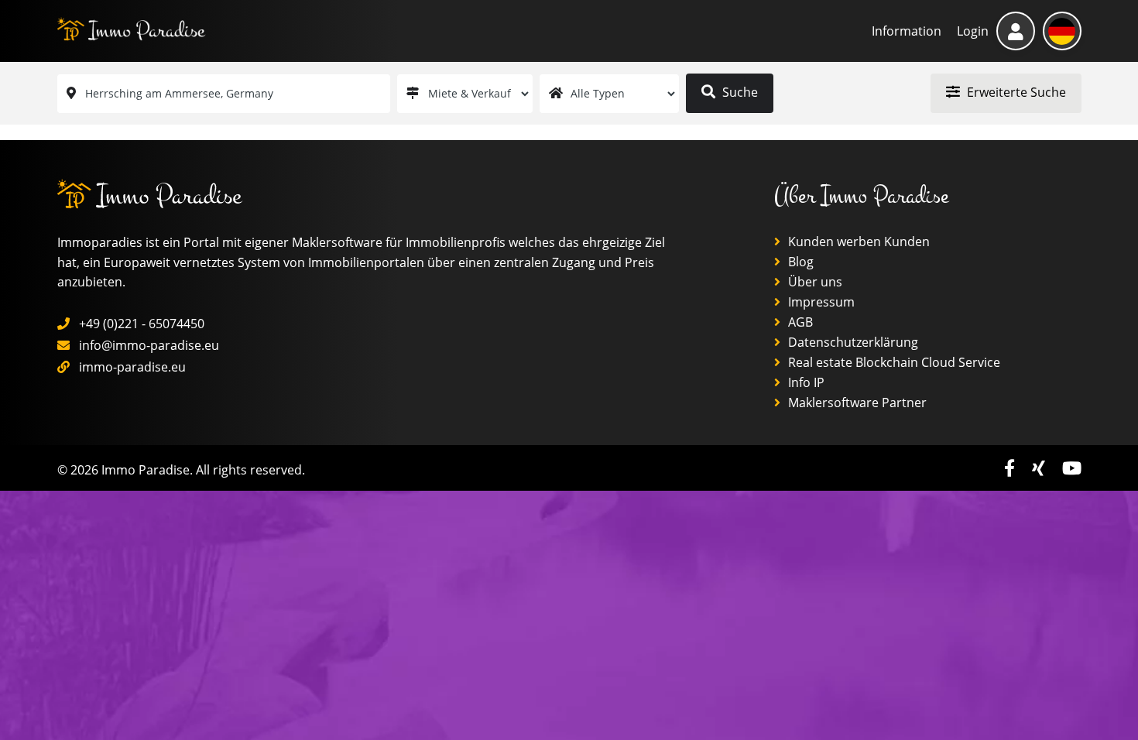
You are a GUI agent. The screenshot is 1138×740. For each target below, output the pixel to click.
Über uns (813, 281)
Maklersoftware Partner (856, 402)
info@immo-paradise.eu (149, 345)
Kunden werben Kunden (857, 241)
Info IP (804, 382)
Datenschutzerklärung (851, 342)
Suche (738, 92)
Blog (799, 261)
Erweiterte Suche (1015, 92)
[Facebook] (1012, 468)
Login (973, 30)
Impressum (820, 301)
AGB (799, 322)
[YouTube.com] (1071, 468)
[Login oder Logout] (1015, 31)
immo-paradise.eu (132, 366)
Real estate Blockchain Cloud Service (892, 362)
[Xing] (1041, 468)
